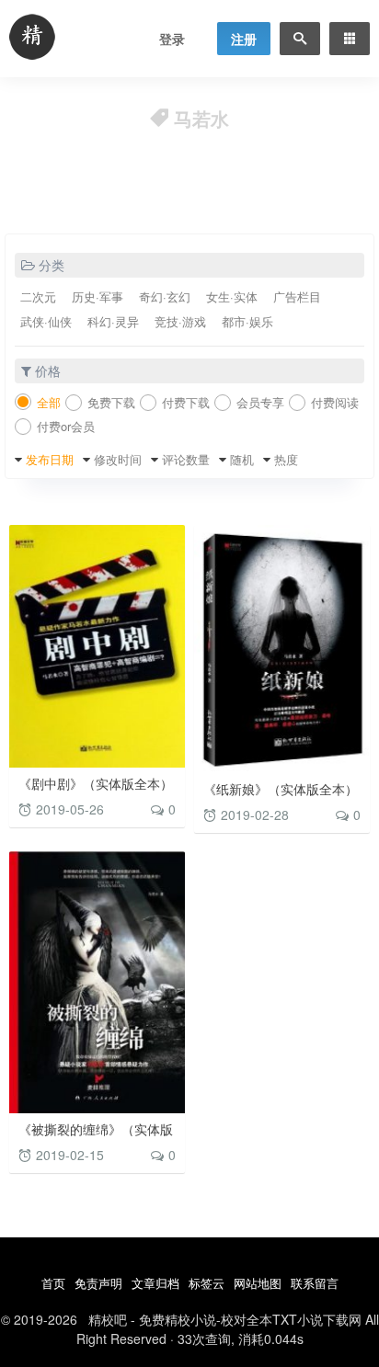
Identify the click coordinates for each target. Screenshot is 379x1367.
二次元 (38, 296)
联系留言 (315, 1283)
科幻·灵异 (113, 321)
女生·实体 (232, 296)
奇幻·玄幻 (164, 296)
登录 (172, 38)
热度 (286, 459)
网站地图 (257, 1283)
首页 (53, 1283)
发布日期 (50, 459)
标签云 (206, 1283)
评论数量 (186, 459)
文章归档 (155, 1283)
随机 (242, 459)
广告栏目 (297, 296)
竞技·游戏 (180, 321)
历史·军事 (97, 296)
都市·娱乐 (247, 321)
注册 (244, 38)
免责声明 (98, 1283)
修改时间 (118, 459)
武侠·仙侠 (46, 321)
